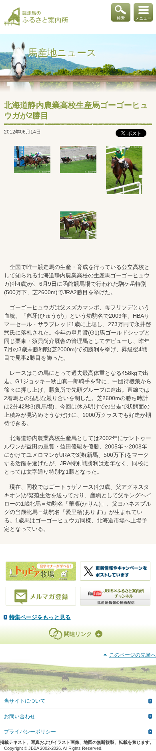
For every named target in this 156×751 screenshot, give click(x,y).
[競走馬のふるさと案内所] (36, 17)
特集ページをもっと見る (40, 617)
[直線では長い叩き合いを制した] (78, 159)
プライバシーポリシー (30, 732)
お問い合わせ (19, 716)
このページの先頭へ (132, 655)
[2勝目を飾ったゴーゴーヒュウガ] (32, 159)
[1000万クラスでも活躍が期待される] (78, 225)
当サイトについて (25, 701)
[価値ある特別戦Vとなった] (124, 170)
